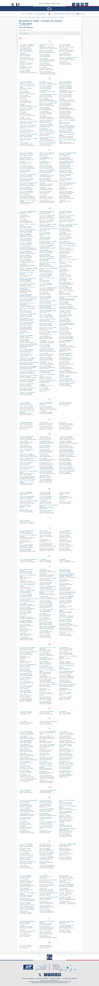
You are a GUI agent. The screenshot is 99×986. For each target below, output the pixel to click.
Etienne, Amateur (64, 492)
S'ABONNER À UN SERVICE (54, 978)
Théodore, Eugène (44, 634)
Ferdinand (25, 339)
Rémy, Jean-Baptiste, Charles (27, 178)
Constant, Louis (26, 740)
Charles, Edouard (45, 273)
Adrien (65, 587)
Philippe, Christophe (27, 496)
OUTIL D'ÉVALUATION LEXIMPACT (69, 978)
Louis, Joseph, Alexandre (27, 379)
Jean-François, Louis (25, 945)
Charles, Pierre (44, 107)
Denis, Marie (24, 628)
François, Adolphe (26, 195)
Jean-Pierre (23, 736)
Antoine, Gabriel (43, 530)
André (62, 559)
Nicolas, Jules (43, 753)
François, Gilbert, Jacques (46, 609)
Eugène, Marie (26, 906)
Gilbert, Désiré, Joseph (26, 81)
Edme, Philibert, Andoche (47, 731)
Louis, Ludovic (43, 935)
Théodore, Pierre (24, 757)
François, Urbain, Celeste (65, 94)
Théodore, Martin (47, 790)
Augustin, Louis (64, 569)
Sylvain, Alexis (63, 286)
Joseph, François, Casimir (27, 358)
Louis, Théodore (44, 232)
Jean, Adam (63, 731)
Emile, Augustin (44, 174)
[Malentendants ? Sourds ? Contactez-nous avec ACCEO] (12, 4)
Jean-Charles (43, 761)
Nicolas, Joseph (64, 265)
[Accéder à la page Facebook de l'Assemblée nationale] (78, 4)
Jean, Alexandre (27, 921)
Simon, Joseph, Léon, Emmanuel (29, 375)
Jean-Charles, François (27, 392)
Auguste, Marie (25, 259)
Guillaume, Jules (45, 697)
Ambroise (65, 774)
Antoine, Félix (63, 543)
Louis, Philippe (27, 322)
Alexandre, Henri (44, 475)
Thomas (62, 366)
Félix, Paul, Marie (25, 848)
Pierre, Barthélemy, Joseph (46, 711)
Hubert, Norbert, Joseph (28, 366)
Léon (45, 804)
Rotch (23, 112)
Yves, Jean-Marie (64, 370)
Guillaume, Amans (64, 753)
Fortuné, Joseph (45, 775)
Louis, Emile (43, 539)
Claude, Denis (43, 657)
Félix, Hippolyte (67, 671)
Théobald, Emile (64, 740)
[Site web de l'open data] (63, 967)
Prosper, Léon (66, 383)
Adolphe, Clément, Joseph (46, 370)
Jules (25, 804)
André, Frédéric (25, 505)
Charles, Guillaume (67, 844)
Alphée (64, 115)
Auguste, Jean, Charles (65, 170)
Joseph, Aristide (67, 592)
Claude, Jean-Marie (45, 582)
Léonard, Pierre (65, 692)
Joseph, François (25, 57)
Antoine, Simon (64, 361)
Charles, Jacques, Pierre (27, 44)
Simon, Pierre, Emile (47, 821)
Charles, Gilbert (63, 875)
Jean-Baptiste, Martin (65, 675)
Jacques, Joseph (25, 761)
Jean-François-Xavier (65, 191)
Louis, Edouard (25, 251)
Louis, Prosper (64, 228)
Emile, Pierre (43, 875)
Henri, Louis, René (45, 701)
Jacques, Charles (66, 340)
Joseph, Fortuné (46, 402)
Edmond (43, 157)
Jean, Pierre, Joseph (27, 590)
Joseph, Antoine (64, 627)
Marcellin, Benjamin (67, 471)
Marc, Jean (43, 388)
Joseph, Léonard (44, 344)
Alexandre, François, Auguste (66, 921)
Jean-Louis (64, 282)
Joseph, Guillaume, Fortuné (46, 215)
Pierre (63, 90)
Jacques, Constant (25, 129)
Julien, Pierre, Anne (25, 611)
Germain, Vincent (44, 861)
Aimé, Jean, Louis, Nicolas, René (47, 578)
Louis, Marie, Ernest (48, 287)
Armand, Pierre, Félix (66, 237)
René (64, 761)
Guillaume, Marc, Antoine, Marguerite (29, 121)
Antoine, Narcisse (25, 607)
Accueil (20, 17)
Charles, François (28, 211)
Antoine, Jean (43, 422)
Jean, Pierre (24, 100)
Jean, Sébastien (66, 436)
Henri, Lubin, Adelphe (45, 165)
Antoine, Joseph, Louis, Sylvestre (48, 327)
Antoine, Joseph (66, 353)
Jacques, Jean (65, 744)
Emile (23, 331)
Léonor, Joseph (24, 509)
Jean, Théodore (64, 357)
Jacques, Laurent (65, 530)
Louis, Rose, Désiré (48, 94)
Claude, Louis (43, 665)
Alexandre (65, 819)
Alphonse (42, 740)
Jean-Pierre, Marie (45, 406)
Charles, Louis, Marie (45, 71)
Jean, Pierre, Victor (64, 815)
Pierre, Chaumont (64, 623)
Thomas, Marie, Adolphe (45, 543)
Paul (61, 98)
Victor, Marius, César (45, 191)
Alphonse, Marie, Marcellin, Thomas (29, 138)
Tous (20, 38)
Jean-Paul (63, 269)
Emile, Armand (25, 187)
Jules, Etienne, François (65, 697)
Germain (42, 67)
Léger (65, 165)
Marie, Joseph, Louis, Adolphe (46, 884)
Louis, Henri (26, 349)
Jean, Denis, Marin (64, 157)
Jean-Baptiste (24, 540)
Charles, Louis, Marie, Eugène (29, 500)
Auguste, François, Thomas (48, 103)
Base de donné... (25, 17)
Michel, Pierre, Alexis (45, 492)
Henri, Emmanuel (64, 770)
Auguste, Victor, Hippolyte (27, 449)
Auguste (63, 579)
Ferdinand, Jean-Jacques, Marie (28, 125)
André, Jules (63, 651)
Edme (62, 604)
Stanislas (44, 449)
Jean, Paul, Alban (48, 331)
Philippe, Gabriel (45, 254)
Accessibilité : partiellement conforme (42, 981)
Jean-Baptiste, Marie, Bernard (28, 174)
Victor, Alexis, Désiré (25, 238)
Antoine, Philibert (25, 681)
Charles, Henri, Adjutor (45, 323)
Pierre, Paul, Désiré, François (47, 744)
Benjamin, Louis (26, 544)
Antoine (22, 66)
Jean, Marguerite (64, 901)
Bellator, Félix (25, 255)
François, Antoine (24, 770)
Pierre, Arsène (43, 630)
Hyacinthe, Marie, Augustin (65, 178)
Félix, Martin (23, 821)
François (42, 115)
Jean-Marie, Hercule (64, 81)
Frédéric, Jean (27, 458)
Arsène (64, 53)
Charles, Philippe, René (65, 736)
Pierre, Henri (43, 661)
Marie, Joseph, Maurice (29, 362)
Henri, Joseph (24, 748)
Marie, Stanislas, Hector (65, 129)
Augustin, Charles (45, 800)
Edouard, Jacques (26, 152)
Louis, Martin (43, 596)
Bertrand (42, 195)
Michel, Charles (44, 178)
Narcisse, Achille (45, 314)
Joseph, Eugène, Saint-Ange (46, 757)
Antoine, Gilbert (64, 251)
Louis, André (26, 686)
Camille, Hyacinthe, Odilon (26, 108)
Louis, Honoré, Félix (47, 586)
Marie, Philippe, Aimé (26, 335)
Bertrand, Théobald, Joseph (28, 388)
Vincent (42, 187)
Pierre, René (63, 48)
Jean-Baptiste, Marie (65, 85)
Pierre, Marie (43, 90)
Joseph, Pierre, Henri (65, 111)
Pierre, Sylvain (63, 327)
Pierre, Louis (63, 888)
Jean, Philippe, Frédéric (45, 826)
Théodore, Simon (64, 535)
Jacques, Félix (43, 111)
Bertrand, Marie (45, 426)
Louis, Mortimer (24, 898)
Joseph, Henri (24, 445)
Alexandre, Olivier (45, 471)
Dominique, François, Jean (46, 50)
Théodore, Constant (64, 583)
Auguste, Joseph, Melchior (66, 757)
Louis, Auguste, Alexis (45, 283)
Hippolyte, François (44, 535)
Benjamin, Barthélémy (45, 357)
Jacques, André (24, 668)
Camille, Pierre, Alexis (26, 731)
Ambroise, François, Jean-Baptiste (67, 684)
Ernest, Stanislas (25, 326)
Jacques (43, 500)
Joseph (61, 200)
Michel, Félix (43, 901)
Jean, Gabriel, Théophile (29, 268)
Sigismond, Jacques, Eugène (28, 314)
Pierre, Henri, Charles (65, 402)
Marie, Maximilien (28, 651)
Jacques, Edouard (44, 600)
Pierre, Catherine (25, 70)
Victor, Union (23, 721)
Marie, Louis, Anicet (47, 133)
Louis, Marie (46, 211)
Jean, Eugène (24, 637)
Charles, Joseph (66, 161)
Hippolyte (25, 48)
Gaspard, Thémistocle (66, 596)
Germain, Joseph (45, 366)
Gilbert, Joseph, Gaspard (28, 182)
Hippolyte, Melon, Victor (46, 152)
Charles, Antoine (44, 436)
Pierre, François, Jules (68, 57)
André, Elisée (43, 813)
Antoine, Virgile (44, 848)
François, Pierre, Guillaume (66, 466)
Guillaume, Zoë (63, 445)
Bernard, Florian (63, 107)
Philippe (23, 53)
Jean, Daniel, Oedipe (26, 492)
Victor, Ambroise (25, 620)
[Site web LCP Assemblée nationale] (35, 967)
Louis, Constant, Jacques (26, 165)
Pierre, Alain (64, 103)
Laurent (62, 187)
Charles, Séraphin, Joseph (27, 466)
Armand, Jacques (64, 619)
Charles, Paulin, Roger (28, 861)
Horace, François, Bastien (46, 852)
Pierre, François (64, 331)
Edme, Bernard (27, 476)
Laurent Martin (65, 378)
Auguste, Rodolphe (25, 246)
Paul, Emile (43, 458)
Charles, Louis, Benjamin (26, 406)
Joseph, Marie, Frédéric (26, 711)
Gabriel (62, 711)
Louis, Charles (24, 852)
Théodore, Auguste (25, 690)
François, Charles (44, 926)
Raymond (62, 344)
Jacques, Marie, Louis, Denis (28, 283)
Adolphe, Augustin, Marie (45, 124)
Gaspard (42, 573)
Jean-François (44, 62)
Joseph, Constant (25, 624)
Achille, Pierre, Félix (44, 931)
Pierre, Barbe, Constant (65, 897)
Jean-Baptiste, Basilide (45, 120)
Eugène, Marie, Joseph (29, 344)
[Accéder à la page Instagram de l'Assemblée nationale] (82, 4)
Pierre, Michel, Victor (65, 441)
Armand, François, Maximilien (48, 241)
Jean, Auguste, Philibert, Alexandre (29, 598)
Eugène (25, 549)
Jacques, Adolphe (25, 234)
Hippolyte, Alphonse (26, 790)
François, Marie (47, 380)
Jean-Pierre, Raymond (45, 692)
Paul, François (63, 301)
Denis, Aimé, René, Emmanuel (29, 134)
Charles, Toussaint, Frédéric (67, 215)
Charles (42, 81)
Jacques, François (45, 296)
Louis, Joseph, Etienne (65, 174)
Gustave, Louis (26, 191)
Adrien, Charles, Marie (46, 258)
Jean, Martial (63, 61)
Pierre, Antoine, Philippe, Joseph (48, 684)
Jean (22, 161)
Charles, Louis (44, 200)
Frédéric (42, 748)
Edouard (26, 698)
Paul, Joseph (43, 58)
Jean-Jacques (24, 142)
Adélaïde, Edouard (47, 626)
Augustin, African (64, 848)
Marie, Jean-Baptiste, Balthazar (28, 647)
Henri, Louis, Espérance (68, 224)
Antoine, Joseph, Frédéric (28, 664)
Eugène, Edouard (66, 125)
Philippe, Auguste (65, 211)
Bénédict (62, 422)
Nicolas (43, 161)
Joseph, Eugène (64, 748)
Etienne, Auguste (44, 445)
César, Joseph (24, 91)
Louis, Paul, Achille (65, 462)
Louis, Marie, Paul (66, 925)
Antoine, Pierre (44, 98)
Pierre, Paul (64, 833)
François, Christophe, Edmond (28, 559)
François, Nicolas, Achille (26, 462)
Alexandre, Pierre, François (28, 800)
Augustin (24, 318)
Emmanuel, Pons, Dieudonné (48, 224)
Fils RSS (61, 981)
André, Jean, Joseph (44, 736)
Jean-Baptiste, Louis (64, 661)
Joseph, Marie (65, 449)
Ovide (22, 826)
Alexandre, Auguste (46, 604)
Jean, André (24, 888)
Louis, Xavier (43, 353)
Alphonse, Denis (44, 237)
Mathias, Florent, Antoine (26, 844)
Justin (26, 294)
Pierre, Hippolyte (25, 817)
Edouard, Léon (65, 811)
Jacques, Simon (44, 909)
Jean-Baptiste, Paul (65, 600)
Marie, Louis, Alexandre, (47, 142)
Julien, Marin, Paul (64, 929)
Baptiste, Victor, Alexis (45, 622)
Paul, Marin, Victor (25, 402)
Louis (22, 117)
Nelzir (22, 61)
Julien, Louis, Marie (28, 370)
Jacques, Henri (45, 945)
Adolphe (24, 215)
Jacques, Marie (44, 54)
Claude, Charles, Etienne (46, 510)
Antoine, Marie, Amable (65, 892)
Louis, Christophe (64, 44)
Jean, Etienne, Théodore (65, 310)
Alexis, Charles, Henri (68, 152)
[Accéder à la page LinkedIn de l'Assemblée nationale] (86, 4)
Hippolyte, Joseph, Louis (48, 721)
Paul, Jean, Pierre (44, 844)
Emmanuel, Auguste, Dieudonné (48, 228)
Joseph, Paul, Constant (48, 892)
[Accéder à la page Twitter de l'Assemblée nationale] (73, 4)
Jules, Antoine (25, 884)
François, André (25, 520)
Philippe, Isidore (28, 229)
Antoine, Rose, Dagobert (46, 808)
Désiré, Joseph (24, 934)
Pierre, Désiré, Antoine (26, 594)
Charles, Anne (66, 884)
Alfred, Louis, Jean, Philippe (47, 170)
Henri (22, 104)
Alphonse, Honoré (25, 875)
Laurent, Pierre (25, 353)
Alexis (63, 688)
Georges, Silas (44, 905)
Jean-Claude (63, 426)
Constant (25, 744)
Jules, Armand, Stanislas (65, 314)
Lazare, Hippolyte (25, 170)
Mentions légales (31, 981)
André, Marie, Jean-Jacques (66, 336)
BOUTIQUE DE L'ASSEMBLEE (28, 978)
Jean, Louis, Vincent (45, 85)
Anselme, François (25, 902)
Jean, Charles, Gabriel (25, 242)
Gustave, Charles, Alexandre (28, 298)
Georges (44, 441)
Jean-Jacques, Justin (26, 383)
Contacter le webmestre (54, 981)
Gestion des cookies (67, 981)
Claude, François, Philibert (48, 897)
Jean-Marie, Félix (44, 462)
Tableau (26, 33)
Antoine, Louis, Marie (46, 496)
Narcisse (23, 753)
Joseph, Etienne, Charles (26, 426)
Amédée (63, 232)
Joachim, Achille (25, 808)
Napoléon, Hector (46, 865)
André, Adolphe (66, 323)
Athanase (23, 830)
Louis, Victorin (44, 617)
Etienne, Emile (67, 182)
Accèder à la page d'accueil (22, 13)
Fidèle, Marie (27, 436)
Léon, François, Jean (46, 245)
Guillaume (23, 865)
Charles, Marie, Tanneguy (66, 306)
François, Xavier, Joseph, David (47, 300)
